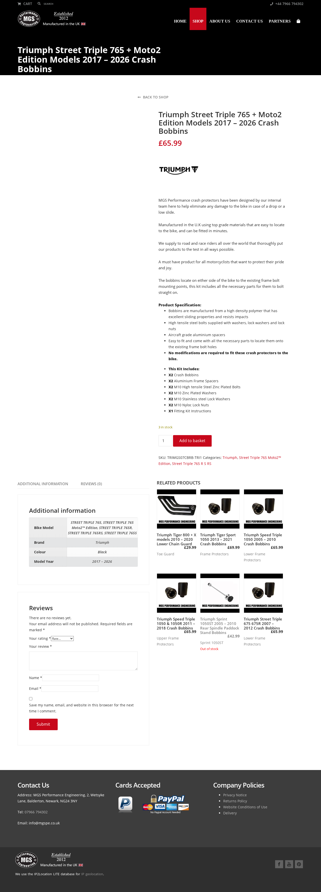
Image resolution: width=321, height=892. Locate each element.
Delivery (230, 813)
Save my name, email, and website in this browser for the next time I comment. (81, 708)
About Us (219, 21)
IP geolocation (92, 874)
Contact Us (249, 21)
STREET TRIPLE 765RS (85, 533)
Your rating (40, 638)
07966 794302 (36, 812)
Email (35, 688)
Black (102, 552)
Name (35, 677)
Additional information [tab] (43, 483)
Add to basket (192, 440)
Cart (27, 3)
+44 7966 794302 (288, 3)
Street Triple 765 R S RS (191, 463)
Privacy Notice (235, 795)
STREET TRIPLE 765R (115, 527)
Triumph (230, 457)
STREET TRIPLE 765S (120, 533)
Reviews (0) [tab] (91, 483)
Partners (280, 21)
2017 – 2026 (102, 561)
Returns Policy (235, 801)
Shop (198, 21)
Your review (40, 646)
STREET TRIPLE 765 (86, 522)
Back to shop (155, 97)
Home (180, 21)
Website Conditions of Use (245, 807)
